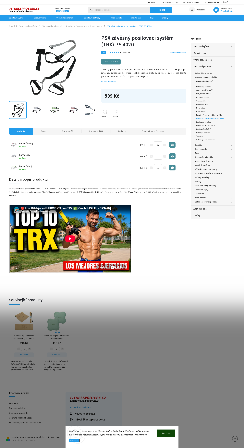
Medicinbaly (200, 111)
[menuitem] (19, 18)
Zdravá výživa (199, 53)
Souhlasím (166, 433)
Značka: (177, 52)
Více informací (140, 434)
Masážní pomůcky (202, 165)
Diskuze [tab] (122, 131)
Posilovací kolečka (203, 122)
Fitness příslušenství (204, 81)
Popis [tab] (43, 131)
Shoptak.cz (33, 440)
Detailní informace (108, 81)
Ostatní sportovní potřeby (206, 202)
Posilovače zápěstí (203, 129)
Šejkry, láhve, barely (203, 73)
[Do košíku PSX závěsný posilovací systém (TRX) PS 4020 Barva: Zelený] (172, 167)
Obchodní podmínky (192, 2)
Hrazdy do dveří (202, 104)
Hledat (161, 10)
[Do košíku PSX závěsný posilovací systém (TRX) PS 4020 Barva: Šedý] (172, 156)
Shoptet (20, 440)
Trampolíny (199, 193)
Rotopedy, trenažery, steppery (208, 173)
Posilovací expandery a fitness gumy (210, 118)
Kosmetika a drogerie (204, 161)
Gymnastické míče (203, 101)
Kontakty (152, 2)
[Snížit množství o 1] (151, 145)
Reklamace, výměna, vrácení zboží (25, 422)
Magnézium (200, 108)
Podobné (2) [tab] (68, 131)
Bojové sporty (201, 149)
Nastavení (74, 441)
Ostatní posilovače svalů (205, 140)
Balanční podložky (203, 86)
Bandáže (198, 145)
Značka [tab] (152, 131)
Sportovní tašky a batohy (205, 185)
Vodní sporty (200, 197)
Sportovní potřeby (202, 66)
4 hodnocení (125, 52)
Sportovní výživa (201, 46)
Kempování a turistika (204, 157)
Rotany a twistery (203, 133)
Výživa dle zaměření (202, 59)
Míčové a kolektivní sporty (206, 169)
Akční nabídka (200, 208)
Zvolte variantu (110, 61)
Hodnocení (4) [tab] (96, 131)
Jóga (197, 153)
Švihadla (199, 136)
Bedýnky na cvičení (203, 93)
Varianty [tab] (21, 131)
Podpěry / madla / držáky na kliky (209, 115)
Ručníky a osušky (202, 177)
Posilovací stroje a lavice (205, 125)
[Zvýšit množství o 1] (164, 145)
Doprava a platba (170, 2)
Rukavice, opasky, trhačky (206, 77)
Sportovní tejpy (201, 189)
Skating (198, 181)
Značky (196, 215)
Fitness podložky (202, 97)
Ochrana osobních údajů (216, 2)
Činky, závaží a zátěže (204, 90)
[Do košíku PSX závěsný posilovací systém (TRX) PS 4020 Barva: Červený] (172, 145)
